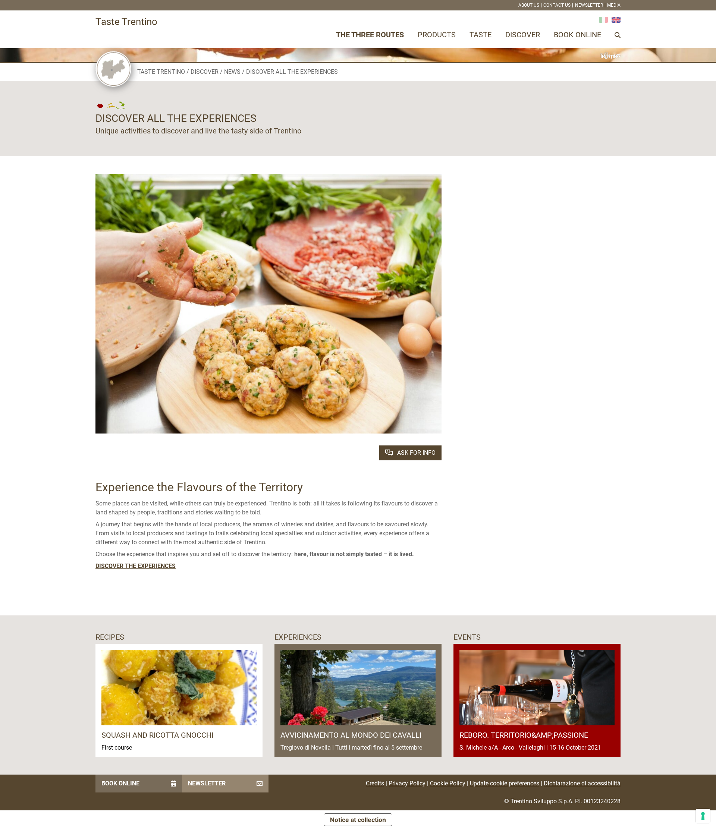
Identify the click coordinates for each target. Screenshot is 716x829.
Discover (522, 34)
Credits (375, 783)
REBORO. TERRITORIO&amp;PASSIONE (523, 735)
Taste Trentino (161, 71)
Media (614, 5)
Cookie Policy (447, 783)
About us (528, 5)
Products (437, 34)
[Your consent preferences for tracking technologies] (703, 816)
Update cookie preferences (504, 783)
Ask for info (416, 452)
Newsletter (589, 5)
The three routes (370, 34)
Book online (577, 34)
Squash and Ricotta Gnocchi (157, 735)
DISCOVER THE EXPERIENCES (135, 566)
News (232, 71)
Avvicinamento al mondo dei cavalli (350, 735)
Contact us (557, 5)
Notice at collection (358, 819)
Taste (481, 34)
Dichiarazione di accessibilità (582, 783)
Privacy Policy (407, 783)
